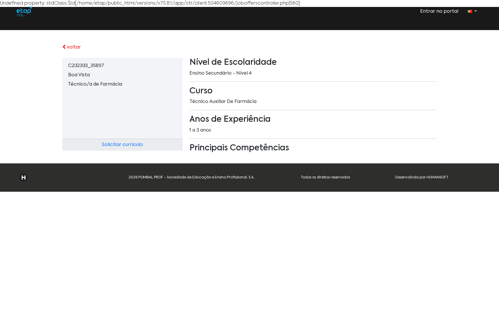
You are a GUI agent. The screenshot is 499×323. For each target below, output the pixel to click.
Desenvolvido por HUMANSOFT (421, 177)
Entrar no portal (439, 11)
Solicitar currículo (122, 145)
